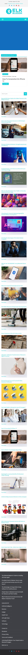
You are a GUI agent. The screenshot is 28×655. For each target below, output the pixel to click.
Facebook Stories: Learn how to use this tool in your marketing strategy (13, 169)
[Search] (25, 93)
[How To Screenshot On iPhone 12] (14, 65)
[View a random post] (25, 19)
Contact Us (4, 628)
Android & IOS (5, 74)
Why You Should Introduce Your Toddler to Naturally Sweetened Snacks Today (13, 191)
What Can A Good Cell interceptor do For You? (12, 285)
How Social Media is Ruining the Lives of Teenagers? (13, 407)
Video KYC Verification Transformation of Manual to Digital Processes (13, 355)
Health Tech (5, 615)
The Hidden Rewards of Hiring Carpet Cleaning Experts (13, 306)
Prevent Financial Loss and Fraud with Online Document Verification (11, 381)
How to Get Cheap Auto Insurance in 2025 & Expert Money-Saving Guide (13, 121)
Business (4, 609)
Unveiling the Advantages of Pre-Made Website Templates (12, 238)
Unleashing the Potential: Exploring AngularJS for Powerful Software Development (12, 214)
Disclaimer (4, 631)
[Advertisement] (14, 36)
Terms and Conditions (7, 637)
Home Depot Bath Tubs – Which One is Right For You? (13, 547)
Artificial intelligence (7, 606)
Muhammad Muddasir (7, 76)
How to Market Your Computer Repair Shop (11, 449)
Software (4, 621)
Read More (3, 116)
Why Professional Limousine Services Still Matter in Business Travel (13, 522)
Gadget (3, 612)
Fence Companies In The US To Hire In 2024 (11, 333)
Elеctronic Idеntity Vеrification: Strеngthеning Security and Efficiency (13, 145)
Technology (5, 624)
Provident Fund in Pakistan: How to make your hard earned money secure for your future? (12, 582)
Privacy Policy (5, 634)
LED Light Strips (6, 618)
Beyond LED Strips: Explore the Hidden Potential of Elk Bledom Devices (13, 99)
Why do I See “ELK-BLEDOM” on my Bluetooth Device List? (13, 264)
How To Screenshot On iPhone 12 (13, 80)
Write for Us (5, 645)
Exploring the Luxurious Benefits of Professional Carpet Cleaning (12, 474)
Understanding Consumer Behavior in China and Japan (14, 496)
